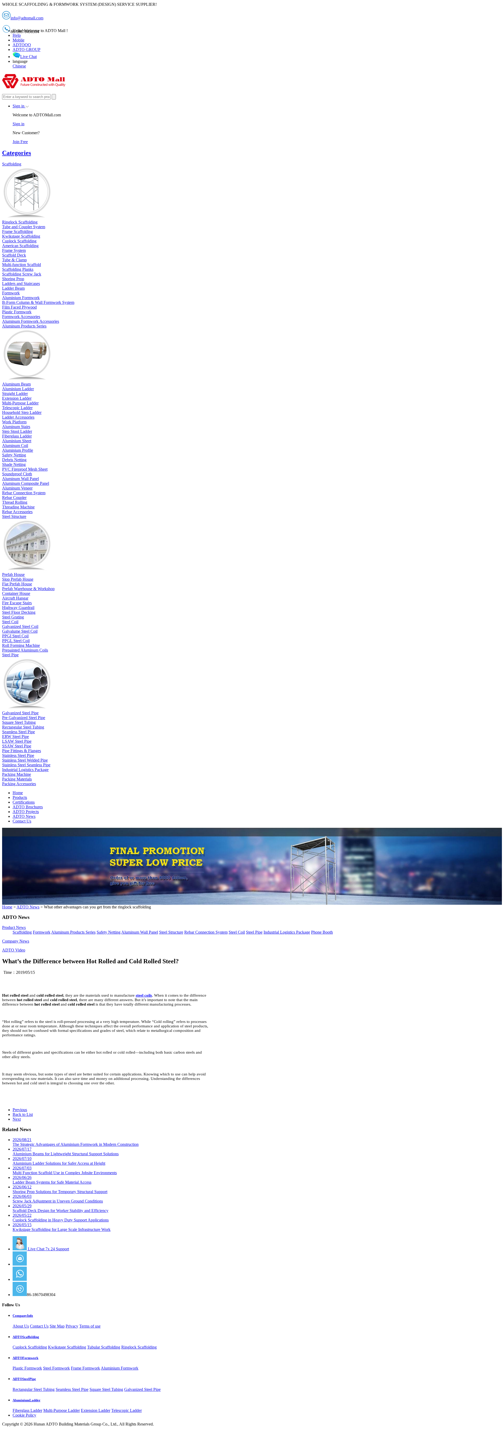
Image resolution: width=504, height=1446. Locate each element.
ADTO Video (13, 950)
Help (17, 35)
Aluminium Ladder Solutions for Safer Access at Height (59, 1161)
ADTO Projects (26, 811)
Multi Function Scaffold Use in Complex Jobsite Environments (65, 1170)
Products (20, 797)
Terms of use (90, 1326)
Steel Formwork (56, 1368)
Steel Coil (237, 932)
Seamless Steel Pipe (72, 1389)
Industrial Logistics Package (287, 932)
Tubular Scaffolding (103, 1347)
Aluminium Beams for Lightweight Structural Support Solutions (66, 1151)
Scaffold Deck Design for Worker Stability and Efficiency (60, 1208)
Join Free (20, 141)
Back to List (23, 1114)
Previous (20, 1109)
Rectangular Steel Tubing (34, 1389)
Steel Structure (171, 932)
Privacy (72, 1326)
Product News (14, 927)
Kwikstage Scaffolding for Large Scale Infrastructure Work (62, 1227)
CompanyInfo (23, 1316)
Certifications (24, 802)
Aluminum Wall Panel (139, 932)
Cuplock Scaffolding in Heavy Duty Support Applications (61, 1217)
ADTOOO (22, 45)
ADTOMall (36, 1279)
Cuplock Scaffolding (30, 1347)
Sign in (19, 106)
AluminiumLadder (26, 1400)
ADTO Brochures (28, 807)
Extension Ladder (95, 1410)
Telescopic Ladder (126, 1410)
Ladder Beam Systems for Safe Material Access (52, 1179)
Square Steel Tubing (106, 1389)
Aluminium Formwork (119, 1368)
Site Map (57, 1326)
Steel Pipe (254, 932)
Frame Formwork (85, 1368)
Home (18, 792)
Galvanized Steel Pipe (142, 1389)
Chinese (19, 66)
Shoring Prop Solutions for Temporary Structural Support (60, 1189)
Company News (15, 941)
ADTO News (24, 816)
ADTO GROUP (26, 49)
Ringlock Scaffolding (139, 1347)
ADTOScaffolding (26, 1337)
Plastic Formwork (27, 1368)
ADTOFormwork (25, 1358)
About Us (21, 1326)
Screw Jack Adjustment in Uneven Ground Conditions (58, 1198)
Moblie (18, 40)
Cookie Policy (24, 1415)
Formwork (41, 932)
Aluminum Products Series (73, 932)
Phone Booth (322, 932)
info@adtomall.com (43, 1264)
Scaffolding (22, 932)
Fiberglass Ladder (27, 1410)
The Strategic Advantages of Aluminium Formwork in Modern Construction (76, 1142)
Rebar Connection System (206, 932)
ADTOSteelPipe (24, 1379)
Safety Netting (108, 932)
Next (17, 1119)
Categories (16, 152)
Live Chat (28, 56)
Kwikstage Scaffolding (67, 1347)
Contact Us (22, 821)
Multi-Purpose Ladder (61, 1410)
